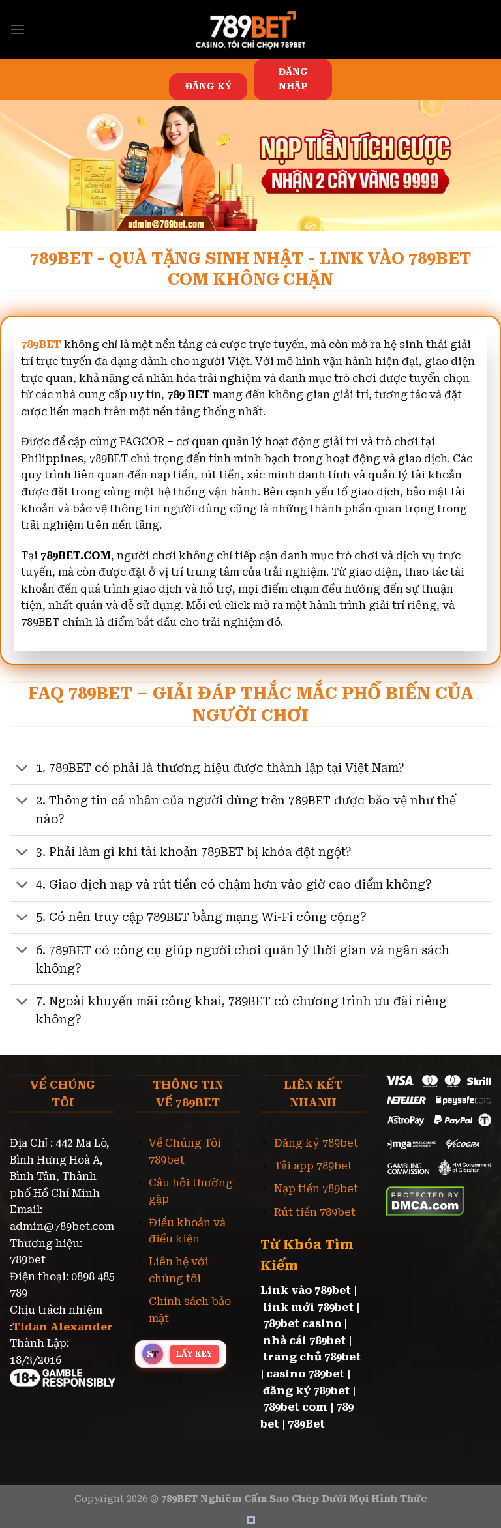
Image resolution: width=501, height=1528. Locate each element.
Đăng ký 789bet (316, 1143)
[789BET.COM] (250, 29)
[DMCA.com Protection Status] (425, 1200)
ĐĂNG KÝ (208, 86)
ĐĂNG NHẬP (293, 78)
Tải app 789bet (313, 1166)
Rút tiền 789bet (315, 1212)
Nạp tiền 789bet (316, 1189)
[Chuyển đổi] (22, 770)
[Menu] (17, 29)
